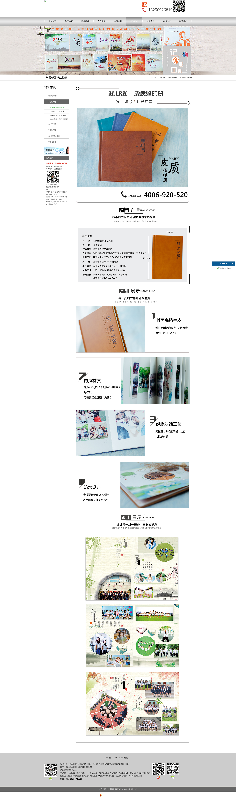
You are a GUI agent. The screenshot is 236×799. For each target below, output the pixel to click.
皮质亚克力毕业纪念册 (89, 776)
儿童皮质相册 (123, 773)
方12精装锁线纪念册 (135, 776)
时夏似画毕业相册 (186, 77)
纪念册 (83, 773)
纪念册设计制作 (74, 773)
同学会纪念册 (133, 773)
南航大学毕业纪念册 (58, 115)
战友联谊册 (52, 124)
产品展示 (101, 21)
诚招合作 (151, 21)
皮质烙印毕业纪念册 (74, 776)
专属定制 (118, 21)
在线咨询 (223, 263)
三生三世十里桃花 (57, 111)
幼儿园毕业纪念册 (122, 776)
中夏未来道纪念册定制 (122, 758)
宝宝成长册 (52, 142)
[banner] (56, 148)
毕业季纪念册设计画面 (59, 119)
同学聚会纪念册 (92, 773)
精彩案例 (134, 21)
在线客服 (228, 268)
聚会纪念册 (52, 96)
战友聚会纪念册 (104, 773)
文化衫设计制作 (144, 773)
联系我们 (183, 21)
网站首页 (52, 21)
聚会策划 (63, 776)
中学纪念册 (52, 130)
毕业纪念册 (172, 77)
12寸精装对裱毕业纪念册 (106, 776)
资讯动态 (167, 21)
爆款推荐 (85, 21)
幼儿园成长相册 (54, 136)
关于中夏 (69, 21)
